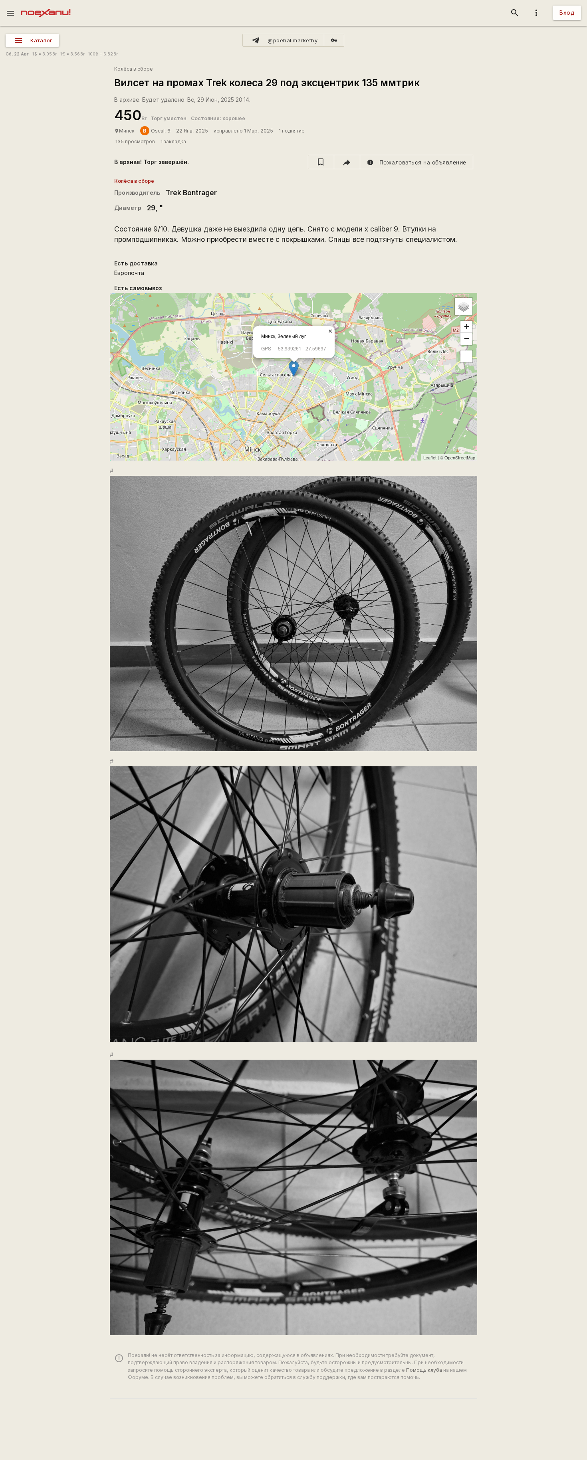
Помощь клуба (424, 1370)
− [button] (466, 339)
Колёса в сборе (133, 69)
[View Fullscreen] (466, 356)
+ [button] (466, 327)
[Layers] (463, 306)
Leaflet (429, 457)
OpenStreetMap (459, 457)
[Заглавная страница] (46, 5)
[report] (416, 162)
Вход (567, 12)
